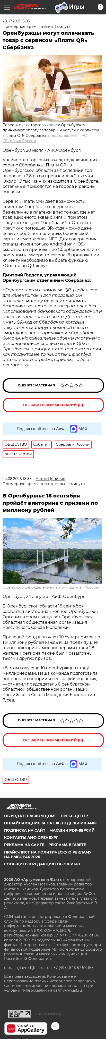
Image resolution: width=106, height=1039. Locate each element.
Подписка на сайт (24, 830)
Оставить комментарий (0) (53, 405)
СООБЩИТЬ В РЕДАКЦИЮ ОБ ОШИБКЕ (42, 864)
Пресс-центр (74, 816)
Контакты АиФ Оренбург (31, 837)
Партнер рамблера (48, 1013)
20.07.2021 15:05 (16, 21)
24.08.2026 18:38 (17, 478)
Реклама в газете (67, 844)
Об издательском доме (30, 816)
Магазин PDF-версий (72, 830)
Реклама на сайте (24, 844)
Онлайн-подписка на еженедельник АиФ (50, 823)
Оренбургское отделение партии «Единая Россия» (51, 587)
